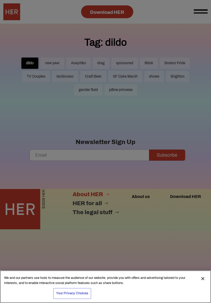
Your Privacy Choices (72, 293)
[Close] (202, 278)
